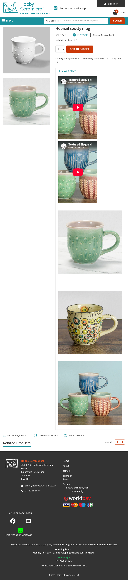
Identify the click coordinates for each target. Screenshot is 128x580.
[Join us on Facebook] (12, 521)
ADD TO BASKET (79, 49)
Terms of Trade (67, 477)
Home (66, 460)
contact (66, 470)
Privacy (66, 484)
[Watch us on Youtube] (28, 522)
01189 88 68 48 (33, 490)
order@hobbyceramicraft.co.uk (40, 485)
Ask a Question (75, 435)
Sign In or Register (112, 4)
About (66, 465)
